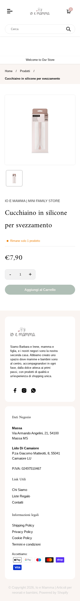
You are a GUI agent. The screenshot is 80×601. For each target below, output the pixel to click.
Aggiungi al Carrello (40, 290)
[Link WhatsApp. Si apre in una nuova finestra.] (33, 390)
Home (8, 71)
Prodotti (25, 71)
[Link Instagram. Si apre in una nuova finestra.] (24, 390)
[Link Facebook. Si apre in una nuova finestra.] (15, 390)
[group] (14, 178)
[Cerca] (68, 29)
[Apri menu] (14, 12)
